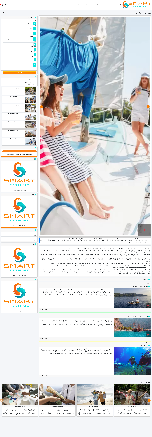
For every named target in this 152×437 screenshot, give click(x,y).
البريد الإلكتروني (33, 36)
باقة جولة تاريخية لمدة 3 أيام (57, 406)
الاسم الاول (33, 20)
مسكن (19, 13)
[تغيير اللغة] (1, 4)
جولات (104, 4)
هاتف (35, 31)
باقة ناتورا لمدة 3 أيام (132, 406)
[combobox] (25, 33)
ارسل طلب (19, 72)
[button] (8, 5)
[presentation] (41, 106)
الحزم (108, 4)
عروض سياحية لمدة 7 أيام (30, 84)
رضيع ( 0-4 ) (33, 56)
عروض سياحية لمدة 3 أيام (7, 13)
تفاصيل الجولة (43, 309)
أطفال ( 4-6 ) (33, 51)
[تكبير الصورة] (144, 230)
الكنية (35, 25)
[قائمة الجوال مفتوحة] (121, 5)
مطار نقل (92, 4)
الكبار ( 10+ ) (33, 46)
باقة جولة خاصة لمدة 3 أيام (20, 406)
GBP (3, 4)
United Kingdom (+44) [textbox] (27, 34)
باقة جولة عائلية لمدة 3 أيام (94, 406)
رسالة (34, 61)
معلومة (117, 4)
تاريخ (35, 41)
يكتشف (112, 4)
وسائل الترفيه (87, 4)
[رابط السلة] (5, 5)
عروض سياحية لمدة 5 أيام (30, 82)
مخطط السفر (98, 4)
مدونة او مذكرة (80, 4)
